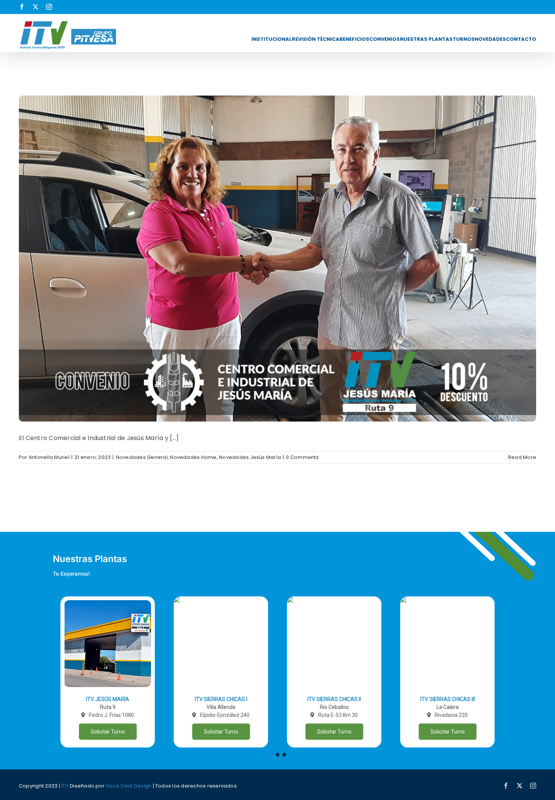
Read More (522, 457)
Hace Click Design (128, 785)
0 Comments (302, 457)
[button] (107, 671)
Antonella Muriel (49, 457)
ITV (65, 785)
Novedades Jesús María (250, 457)
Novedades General (142, 457)
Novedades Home (193, 457)
